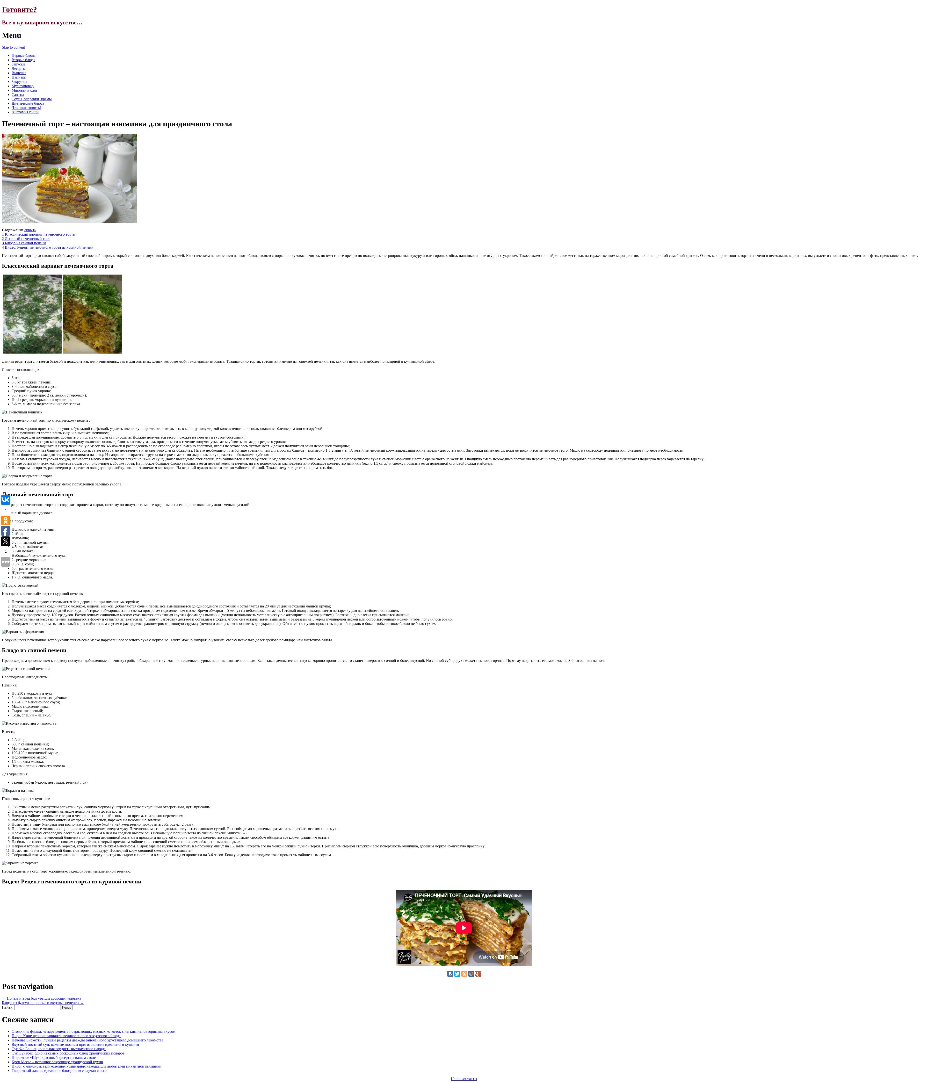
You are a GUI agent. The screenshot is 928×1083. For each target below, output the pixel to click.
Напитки (19, 77)
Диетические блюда (28, 103)
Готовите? (19, 9)
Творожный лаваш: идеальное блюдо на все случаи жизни (60, 1071)
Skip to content (13, 47)
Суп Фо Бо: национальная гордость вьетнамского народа (59, 1049)
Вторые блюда (23, 60)
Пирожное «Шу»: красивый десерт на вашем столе (54, 1057)
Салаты (18, 95)
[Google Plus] (478, 974)
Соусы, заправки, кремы (32, 99)
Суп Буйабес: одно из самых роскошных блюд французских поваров (68, 1053)
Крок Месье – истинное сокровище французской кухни (57, 1062)
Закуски (18, 64)
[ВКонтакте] (450, 974)
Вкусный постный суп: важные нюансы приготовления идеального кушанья (75, 1044)
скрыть (30, 230)
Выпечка (19, 73)
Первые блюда (24, 55)
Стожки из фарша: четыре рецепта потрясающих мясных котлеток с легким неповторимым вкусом (93, 1031)
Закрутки (19, 81)
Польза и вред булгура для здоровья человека (41, 998)
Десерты (19, 68)
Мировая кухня (24, 90)
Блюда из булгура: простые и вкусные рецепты (43, 1003)
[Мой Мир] (471, 974)
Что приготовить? (26, 108)
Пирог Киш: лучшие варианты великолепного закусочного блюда (66, 1036)
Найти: (8, 1007)
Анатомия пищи (25, 112)
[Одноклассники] (464, 974)
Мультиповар (23, 86)
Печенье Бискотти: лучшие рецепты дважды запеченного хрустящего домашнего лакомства (87, 1040)
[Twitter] (457, 974)
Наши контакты (464, 1079)
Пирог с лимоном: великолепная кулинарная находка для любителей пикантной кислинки (86, 1066)
